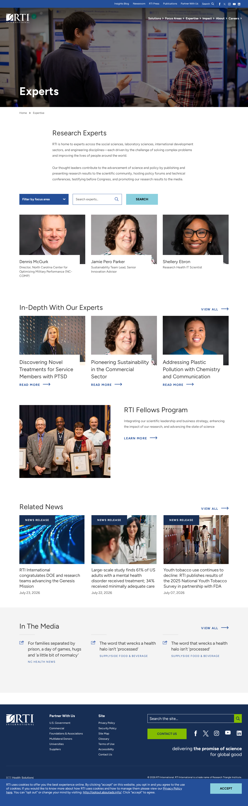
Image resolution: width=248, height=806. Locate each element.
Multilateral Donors (60, 739)
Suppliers (55, 749)
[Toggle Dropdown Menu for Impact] (213, 18)
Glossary (103, 739)
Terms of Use (106, 744)
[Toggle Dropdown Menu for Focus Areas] (183, 18)
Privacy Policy (106, 723)
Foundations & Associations (66, 733)
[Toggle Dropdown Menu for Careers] (241, 18)
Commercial (56, 728)
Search (206, 3)
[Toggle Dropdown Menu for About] (226, 18)
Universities (56, 744)
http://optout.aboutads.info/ (102, 792)
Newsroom (139, 3)
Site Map (103, 733)
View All (210, 309)
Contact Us (105, 754)
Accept (231, 788)
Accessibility (106, 749)
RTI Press (154, 3)
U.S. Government (59, 723)
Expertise (38, 113)
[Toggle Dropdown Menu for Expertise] (200, 18)
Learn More (140, 438)
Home (23, 113)
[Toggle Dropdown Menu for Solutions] (163, 18)
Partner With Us (189, 3)
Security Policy (107, 728)
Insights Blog (121, 3)
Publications (170, 3)
